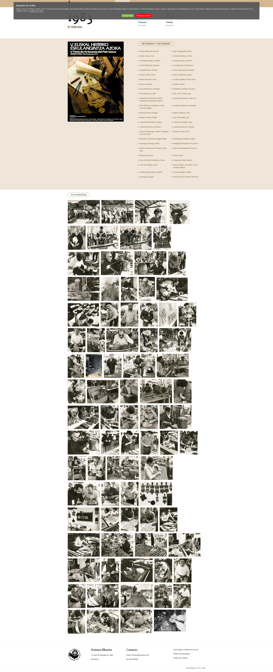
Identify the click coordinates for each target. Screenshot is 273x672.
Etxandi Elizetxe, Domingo (150, 89)
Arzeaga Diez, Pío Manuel (183, 65)
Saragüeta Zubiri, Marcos (182, 160)
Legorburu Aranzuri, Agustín (183, 127)
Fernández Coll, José (148, 93)
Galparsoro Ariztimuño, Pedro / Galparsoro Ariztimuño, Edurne (151, 99)
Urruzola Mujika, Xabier (182, 172)
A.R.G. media (201, 668)
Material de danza (146, 155)
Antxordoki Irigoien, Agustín (150, 61)
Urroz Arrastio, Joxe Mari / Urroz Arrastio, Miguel (185, 166)
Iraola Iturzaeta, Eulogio (149, 113)
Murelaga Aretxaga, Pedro (149, 143)
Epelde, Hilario (179, 84)
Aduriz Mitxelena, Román (149, 51)
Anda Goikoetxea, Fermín (183, 56)
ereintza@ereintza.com (140, 655)
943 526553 (133, 659)
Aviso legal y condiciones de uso (185, 650)
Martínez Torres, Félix (181, 131)
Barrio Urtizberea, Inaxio (182, 75)
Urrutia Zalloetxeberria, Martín (151, 172)
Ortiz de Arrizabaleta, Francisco (185, 148)
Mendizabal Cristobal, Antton (184, 139)
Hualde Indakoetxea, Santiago (184, 105)
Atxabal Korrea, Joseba (148, 70)
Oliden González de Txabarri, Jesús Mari (153, 149)
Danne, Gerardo (146, 84)
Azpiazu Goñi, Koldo (147, 75)
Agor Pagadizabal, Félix (182, 51)
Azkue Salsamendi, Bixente (183, 70)
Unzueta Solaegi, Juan (148, 165)
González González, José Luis (184, 98)
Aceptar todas (127, 16)
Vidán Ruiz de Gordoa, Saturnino (185, 177)
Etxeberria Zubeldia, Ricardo (184, 89)
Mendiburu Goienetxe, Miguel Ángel (153, 139)
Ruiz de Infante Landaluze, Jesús (152, 160)
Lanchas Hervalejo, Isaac (182, 122)
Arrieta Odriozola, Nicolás (149, 65)
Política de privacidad (181, 654)
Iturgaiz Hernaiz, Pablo (148, 117)
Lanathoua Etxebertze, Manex (151, 122)
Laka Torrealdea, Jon (181, 117)
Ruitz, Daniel (178, 155)
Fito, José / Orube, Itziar (182, 93)
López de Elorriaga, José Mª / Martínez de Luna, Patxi (154, 133)
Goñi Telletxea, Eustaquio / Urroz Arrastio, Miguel (152, 107)
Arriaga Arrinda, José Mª (182, 61)
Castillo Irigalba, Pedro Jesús (184, 79)
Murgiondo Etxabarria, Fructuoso (185, 143)
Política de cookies (180, 658)
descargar (142, 25)
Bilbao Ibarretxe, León (148, 79)
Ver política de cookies (36, 11)
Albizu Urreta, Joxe (147, 56)
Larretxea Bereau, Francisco (150, 127)
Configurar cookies (143, 16)
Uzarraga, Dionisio (147, 177)
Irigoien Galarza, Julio (181, 113)
